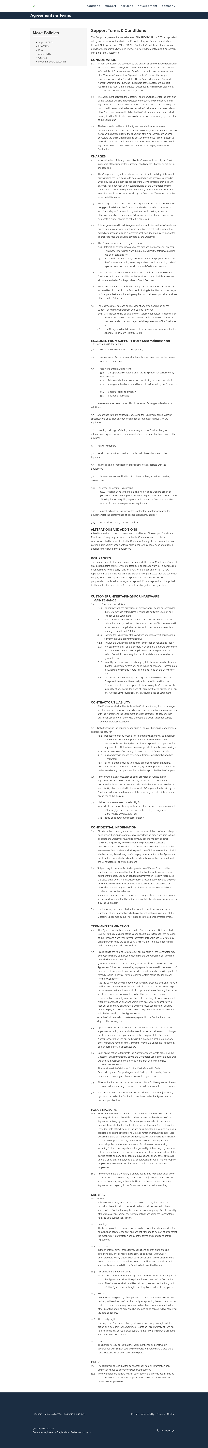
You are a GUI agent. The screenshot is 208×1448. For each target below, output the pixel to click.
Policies (135, 1414)
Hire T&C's (43, 46)
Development (147, 5)
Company (168, 5)
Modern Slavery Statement (52, 61)
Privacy (42, 50)
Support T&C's (46, 42)
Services (127, 5)
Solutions (93, 5)
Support (110, 5)
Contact (171, 1414)
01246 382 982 (168, 1430)
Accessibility (44, 54)
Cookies (42, 58)
